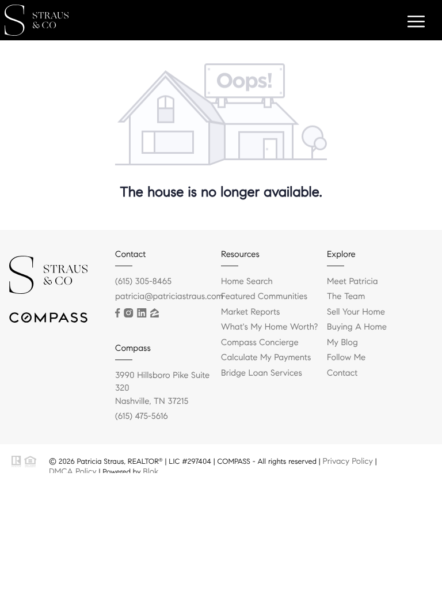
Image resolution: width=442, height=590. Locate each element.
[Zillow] (154, 312)
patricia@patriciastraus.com (169, 297)
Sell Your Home (356, 312)
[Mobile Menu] (414, 23)
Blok (150, 471)
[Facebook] (117, 312)
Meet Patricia (352, 282)
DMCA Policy (73, 471)
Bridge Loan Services (261, 373)
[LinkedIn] (141, 312)
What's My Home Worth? (269, 327)
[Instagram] (128, 312)
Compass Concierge (260, 343)
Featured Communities (264, 297)
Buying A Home (357, 327)
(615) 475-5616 (141, 416)
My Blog (342, 343)
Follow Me (346, 358)
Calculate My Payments (266, 358)
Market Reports (250, 312)
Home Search (247, 282)
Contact (342, 373)
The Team (346, 297)
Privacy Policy (348, 461)
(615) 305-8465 (143, 282)
